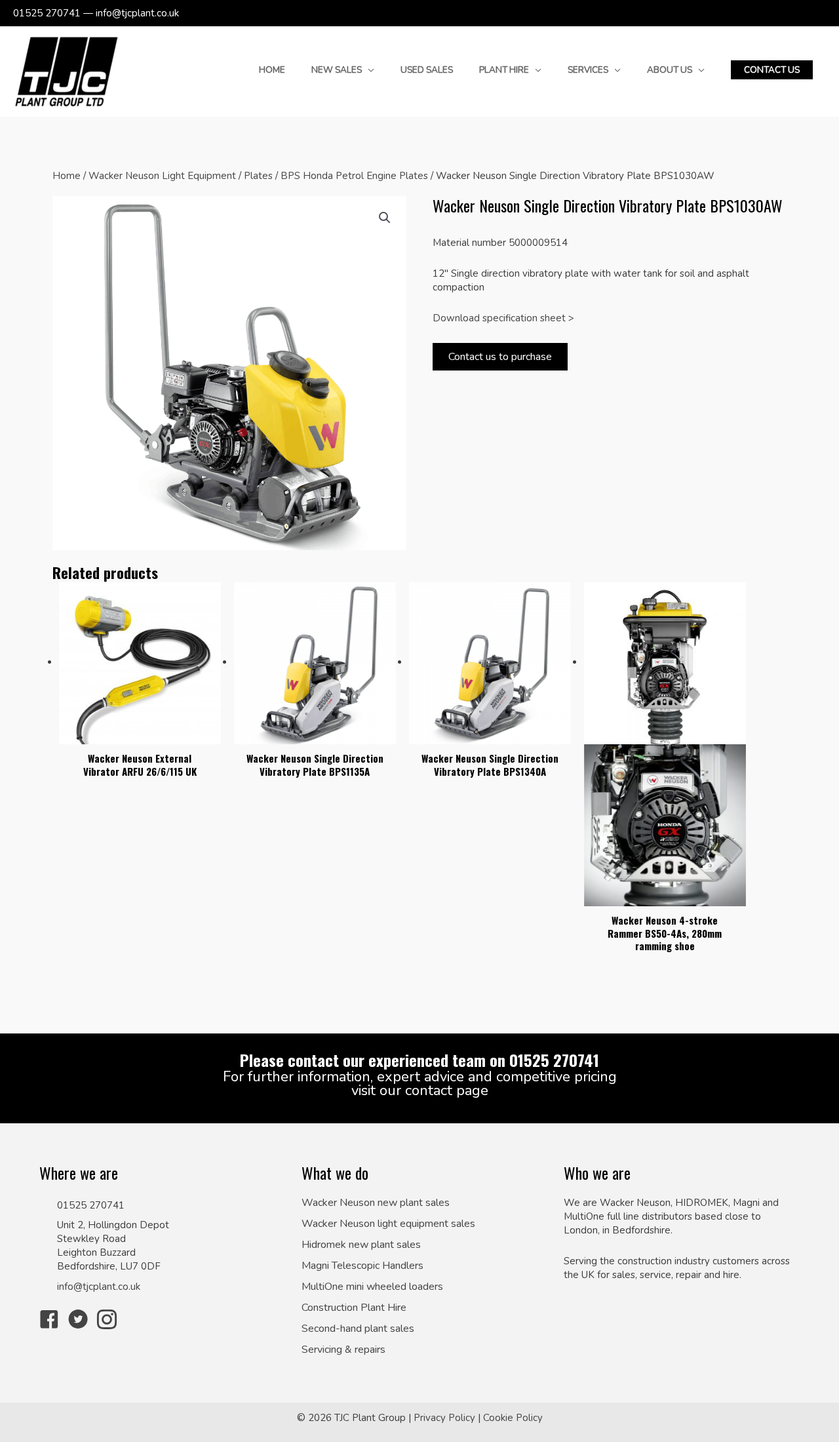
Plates (258, 175)
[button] (772, 70)
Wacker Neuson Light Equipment (162, 175)
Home (66, 175)
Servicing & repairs (343, 1350)
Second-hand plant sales (358, 1329)
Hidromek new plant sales (361, 1245)
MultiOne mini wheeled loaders (372, 1287)
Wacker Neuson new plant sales (376, 1203)
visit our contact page (419, 1090)
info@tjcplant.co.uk (98, 1286)
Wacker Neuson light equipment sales (388, 1224)
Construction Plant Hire (354, 1308)
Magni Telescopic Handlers (362, 1266)
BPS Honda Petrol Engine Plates (354, 175)
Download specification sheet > (503, 318)
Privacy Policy (444, 1417)
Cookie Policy (513, 1417)
